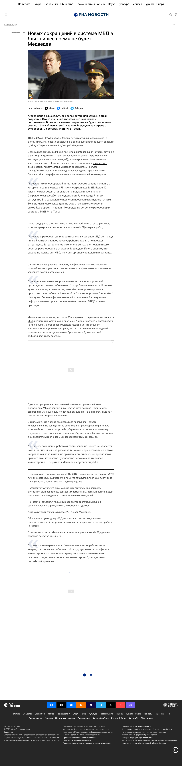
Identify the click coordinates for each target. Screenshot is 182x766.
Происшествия (63, 714)
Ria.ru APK (133, 718)
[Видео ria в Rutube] (91, 705)
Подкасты (147, 714)
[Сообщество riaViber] (130, 705)
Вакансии (8, 732)
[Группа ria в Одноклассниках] (81, 705)
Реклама (49, 718)
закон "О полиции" (82, 151)
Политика (16, 714)
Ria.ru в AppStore (101, 718)
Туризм (129, 714)
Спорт (75, 714)
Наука (83, 714)
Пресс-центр (84, 718)
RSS (143, 718)
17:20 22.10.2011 (11, 25)
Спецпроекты (35, 718)
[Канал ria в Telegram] (101, 705)
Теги (168, 714)
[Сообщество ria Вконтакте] (71, 705)
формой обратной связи (146, 735)
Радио (138, 714)
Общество (27, 714)
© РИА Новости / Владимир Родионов (42, 101)
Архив (150, 718)
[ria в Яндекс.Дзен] (61, 705)
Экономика (40, 714)
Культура (93, 714)
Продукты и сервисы (65, 718)
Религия (119, 714)
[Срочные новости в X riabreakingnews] (120, 705)
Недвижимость (106, 714)
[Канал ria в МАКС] (51, 705)
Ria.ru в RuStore (118, 718)
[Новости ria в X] (111, 705)
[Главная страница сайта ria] (91, 14)
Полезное (159, 714)
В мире (51, 714)
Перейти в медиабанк (65, 101)
